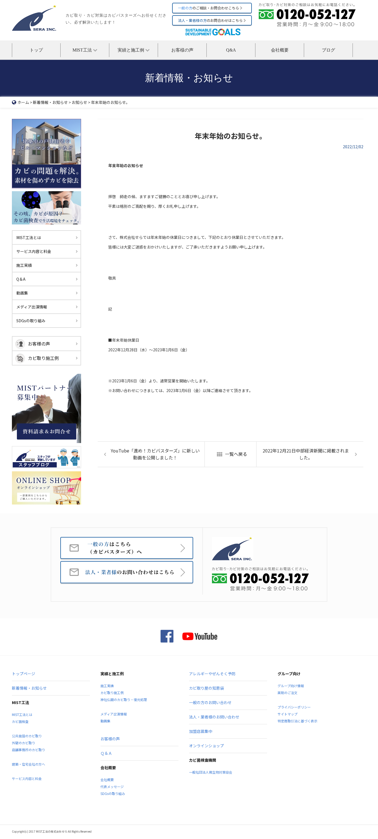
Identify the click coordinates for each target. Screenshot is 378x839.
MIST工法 (83, 50)
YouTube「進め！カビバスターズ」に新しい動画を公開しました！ (155, 454)
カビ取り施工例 (43, 358)
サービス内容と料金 (33, 251)
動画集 (22, 293)
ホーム (23, 102)
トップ (36, 50)
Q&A (231, 50)
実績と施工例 (131, 50)
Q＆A (20, 279)
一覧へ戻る (236, 454)
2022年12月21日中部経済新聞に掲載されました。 (306, 454)
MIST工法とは (28, 237)
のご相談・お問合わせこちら (209, 8)
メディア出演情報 (31, 306)
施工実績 (24, 265)
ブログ (328, 50)
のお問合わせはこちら (211, 20)
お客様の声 (182, 50)
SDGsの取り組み (30, 320)
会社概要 (280, 50)
